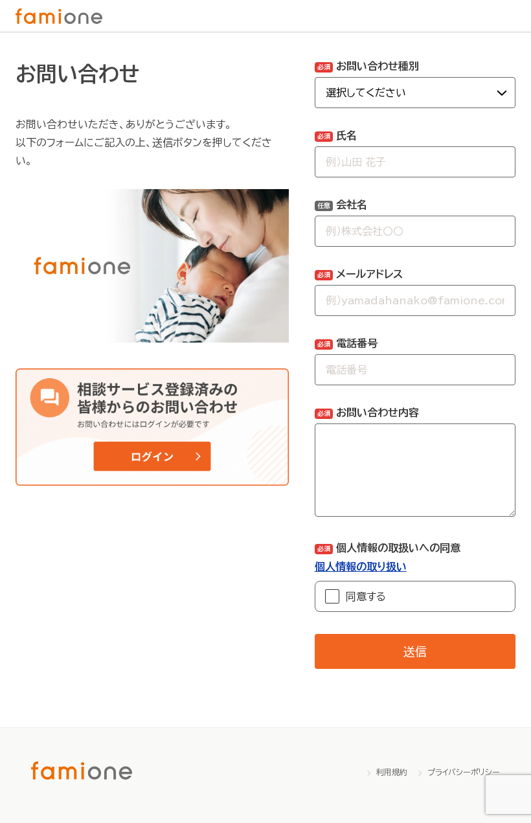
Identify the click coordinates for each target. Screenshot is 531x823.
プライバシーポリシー (463, 772)
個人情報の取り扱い (361, 566)
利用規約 (391, 772)
